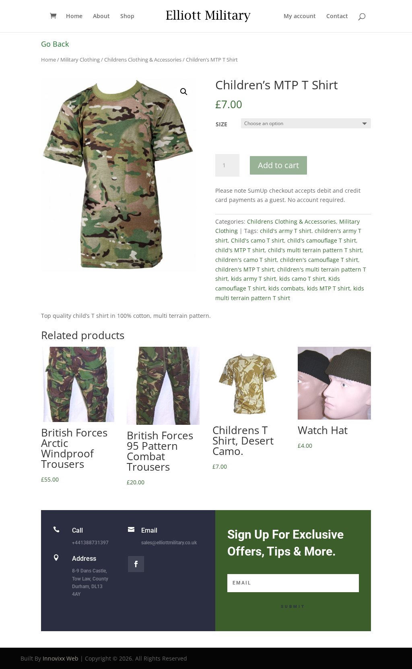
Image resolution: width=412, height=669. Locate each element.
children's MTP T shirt (244, 269)
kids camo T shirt (302, 278)
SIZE (221, 124)
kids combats (286, 288)
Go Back (55, 44)
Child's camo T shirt (257, 240)
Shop (127, 16)
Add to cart (278, 165)
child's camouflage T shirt (321, 240)
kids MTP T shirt (328, 288)
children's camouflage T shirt (319, 259)
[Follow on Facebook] (136, 564)
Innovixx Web (60, 658)
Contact (337, 16)
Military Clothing (80, 59)
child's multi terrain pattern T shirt (315, 250)
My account (300, 16)
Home (74, 16)
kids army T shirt (253, 278)
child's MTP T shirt (240, 250)
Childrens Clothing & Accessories (142, 59)
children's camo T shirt (246, 259)
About (101, 16)
